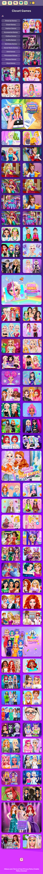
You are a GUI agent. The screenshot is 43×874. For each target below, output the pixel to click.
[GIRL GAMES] (21, 16)
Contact (24, 871)
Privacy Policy (28, 869)
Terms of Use (17, 869)
